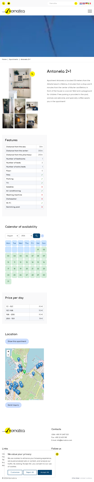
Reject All (30, 472)
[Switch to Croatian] (80, 3)
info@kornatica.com (64, 440)
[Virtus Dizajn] (82, 478)
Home (4, 59)
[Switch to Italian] (89, 3)
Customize (15, 472)
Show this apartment (17, 341)
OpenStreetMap (36, 399)
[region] (30, 463)
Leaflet (31, 399)
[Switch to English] (83, 3)
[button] (24, 372)
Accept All (45, 472)
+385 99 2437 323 (62, 434)
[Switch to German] (86, 3)
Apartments (13, 59)
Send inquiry (13, 405)
